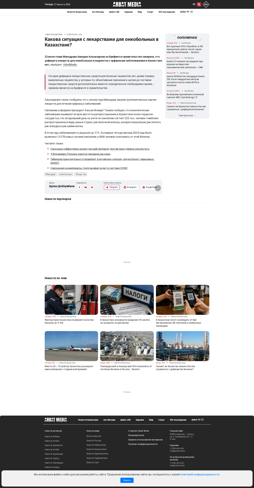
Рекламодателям (136, 435)
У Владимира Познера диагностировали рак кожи (80, 154)
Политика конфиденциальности (143, 444)
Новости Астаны (52, 441)
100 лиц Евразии (166, 12)
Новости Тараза (52, 458)
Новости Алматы (52, 436)
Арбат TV (185, 11)
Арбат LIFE (114, 12)
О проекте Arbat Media (138, 431)
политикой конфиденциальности (199, 474)
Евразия (129, 12)
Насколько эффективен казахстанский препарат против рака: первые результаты (100, 148)
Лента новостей (93, 436)
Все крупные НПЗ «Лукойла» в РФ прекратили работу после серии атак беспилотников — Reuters (185, 49)
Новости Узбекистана (96, 445)
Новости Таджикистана (96, 458)
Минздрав (50, 174)
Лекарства (81, 174)
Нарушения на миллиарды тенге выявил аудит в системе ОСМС (89, 168)
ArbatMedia (70, 64)
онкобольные (65, 174)
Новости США (92, 462)
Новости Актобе (52, 449)
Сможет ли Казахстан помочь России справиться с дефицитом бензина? (186, 108)
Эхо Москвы (98, 12)
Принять (127, 480)
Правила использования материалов (145, 439)
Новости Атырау (52, 467)
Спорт (150, 12)
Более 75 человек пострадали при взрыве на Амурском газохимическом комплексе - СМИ (185, 64)
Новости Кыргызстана (96, 449)
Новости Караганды (54, 454)
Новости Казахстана (77, 12)
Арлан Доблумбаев (61, 186)
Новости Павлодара (54, 463)
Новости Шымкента (53, 445)
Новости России (93, 440)
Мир (140, 12)
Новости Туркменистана (97, 453)
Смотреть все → (187, 115)
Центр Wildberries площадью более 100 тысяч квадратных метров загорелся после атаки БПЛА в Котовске (185, 81)
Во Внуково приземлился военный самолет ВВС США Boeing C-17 (185, 96)
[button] (158, 188)
